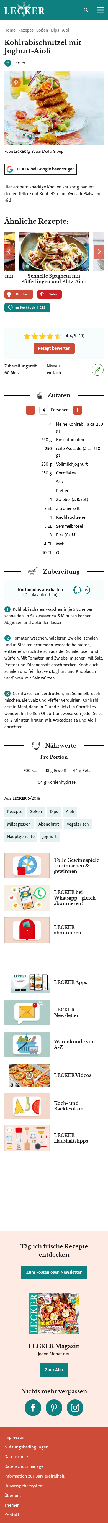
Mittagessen (19, 824)
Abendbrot (48, 824)
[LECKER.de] (24, 10)
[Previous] (9, 252)
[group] (54, 259)
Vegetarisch (78, 824)
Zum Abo (54, 1370)
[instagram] (75, 1407)
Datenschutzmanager (24, 1466)
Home (10, 30)
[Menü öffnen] (100, 10)
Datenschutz (16, 1457)
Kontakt (11, 1515)
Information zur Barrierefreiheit (34, 1476)
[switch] (81, 590)
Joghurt (49, 836)
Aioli (66, 30)
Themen (12, 1505)
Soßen (42, 30)
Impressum (14, 1437)
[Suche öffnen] (85, 10)
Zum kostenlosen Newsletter (54, 1272)
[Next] (99, 252)
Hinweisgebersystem (23, 1486)
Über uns (13, 1495)
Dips (55, 30)
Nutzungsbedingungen (26, 1447)
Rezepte (26, 30)
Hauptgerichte (21, 836)
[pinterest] (54, 1407)
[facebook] (33, 1407)
